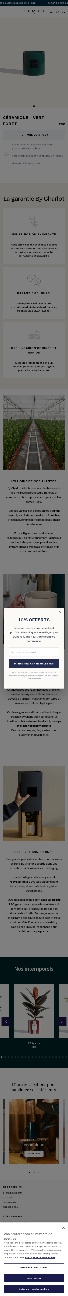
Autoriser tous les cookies (34, 1289)
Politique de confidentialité (40, 1257)
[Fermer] (63, 1228)
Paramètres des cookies (34, 1267)
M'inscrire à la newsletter (34, 663)
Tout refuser (34, 1278)
